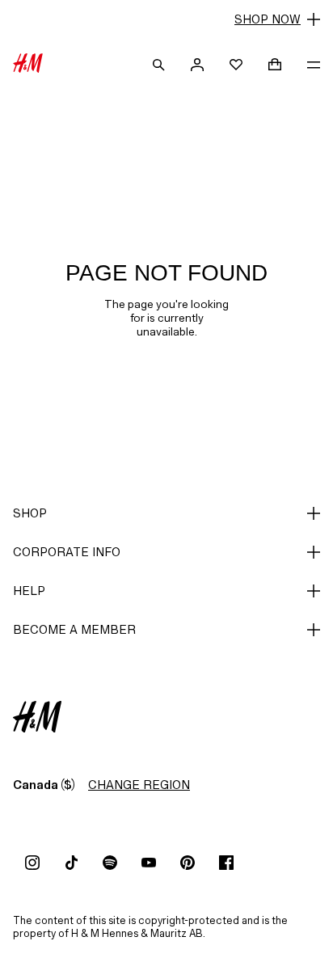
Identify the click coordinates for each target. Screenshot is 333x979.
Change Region (139, 784)
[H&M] (28, 64)
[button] (166, 19)
